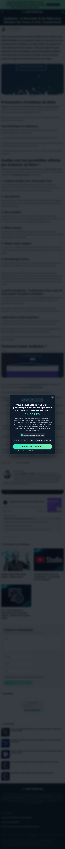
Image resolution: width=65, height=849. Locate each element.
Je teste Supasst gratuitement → (32, 446)
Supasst (32, 414)
